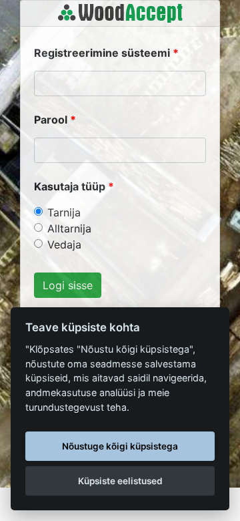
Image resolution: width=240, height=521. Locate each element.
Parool (50, 119)
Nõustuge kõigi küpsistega (120, 446)
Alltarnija (69, 228)
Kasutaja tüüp (69, 186)
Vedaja (64, 244)
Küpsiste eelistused (120, 481)
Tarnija (64, 212)
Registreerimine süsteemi (102, 52)
